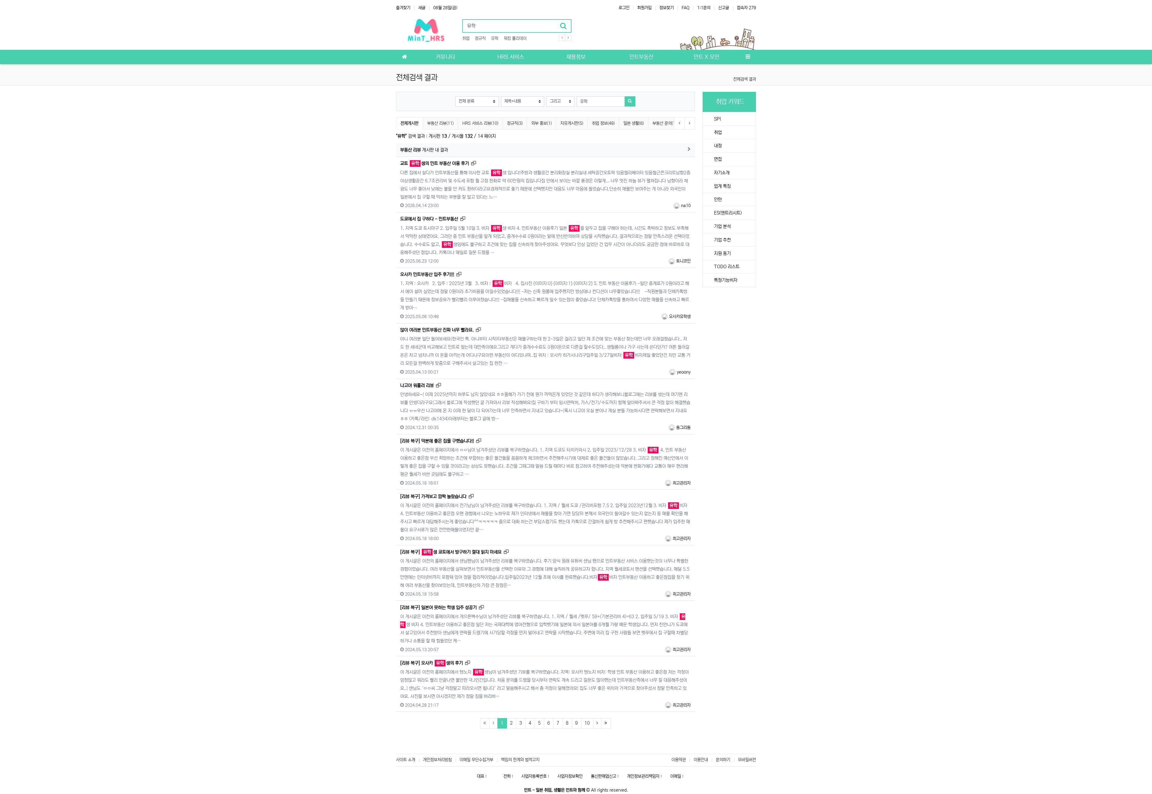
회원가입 (644, 7)
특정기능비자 (725, 280)
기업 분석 (722, 226)
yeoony (683, 372)
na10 (685, 205)
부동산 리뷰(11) (440, 123)
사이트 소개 (405, 759)
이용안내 (701, 759)
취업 (466, 38)
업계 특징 (722, 186)
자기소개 (721, 172)
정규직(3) (515, 123)
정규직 (480, 38)
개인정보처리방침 (437, 759)
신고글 (723, 7)
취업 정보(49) (603, 123)
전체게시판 (409, 123)
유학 (494, 38)
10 (587, 723)
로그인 (624, 7)
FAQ (685, 7)
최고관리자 (681, 483)
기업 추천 (722, 239)
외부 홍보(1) (541, 123)
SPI (717, 119)
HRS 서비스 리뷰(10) (480, 123)
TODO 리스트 (726, 266)
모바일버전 (747, 759)
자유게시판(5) (571, 123)
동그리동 (683, 427)
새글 (421, 7)
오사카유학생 (679, 316)
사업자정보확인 (570, 776)
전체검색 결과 (744, 79)
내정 (717, 145)
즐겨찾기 (403, 7)
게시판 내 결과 (424, 149)
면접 (717, 159)
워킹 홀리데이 (515, 38)
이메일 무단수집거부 (476, 759)
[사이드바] (747, 57)
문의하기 (723, 759)
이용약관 (678, 759)
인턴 (717, 199)
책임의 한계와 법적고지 (520, 759)
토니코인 (683, 261)
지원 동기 (722, 253)
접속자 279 (746, 7)
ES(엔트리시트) (727, 212)
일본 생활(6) (633, 123)
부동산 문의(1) (664, 123)
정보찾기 (666, 7)
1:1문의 (703, 7)
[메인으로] (404, 57)
